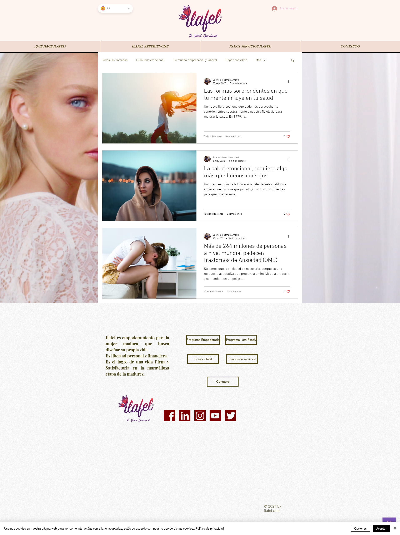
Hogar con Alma (236, 60)
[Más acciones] (289, 81)
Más (258, 60)
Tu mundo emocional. (150, 60)
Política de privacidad (210, 528)
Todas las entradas (115, 60)
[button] (293, 60)
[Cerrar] (395, 528)
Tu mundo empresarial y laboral (195, 60)
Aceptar (381, 528)
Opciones (360, 528)
